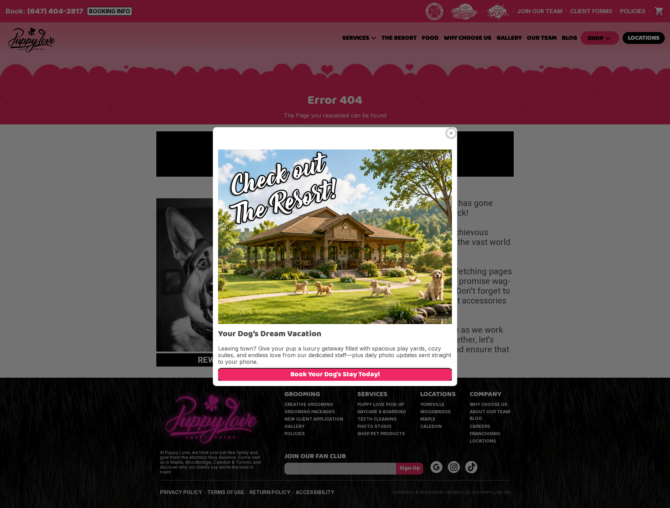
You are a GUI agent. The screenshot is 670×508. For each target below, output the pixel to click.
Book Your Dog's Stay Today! (335, 375)
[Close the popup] (451, 133)
